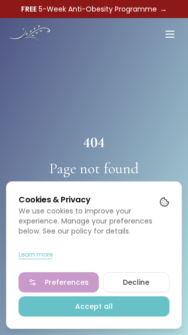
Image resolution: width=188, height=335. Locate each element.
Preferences (67, 282)
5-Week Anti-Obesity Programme (94, 9)
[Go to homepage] (29, 34)
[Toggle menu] (170, 34)
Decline (136, 282)
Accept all (94, 306)
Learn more (36, 254)
